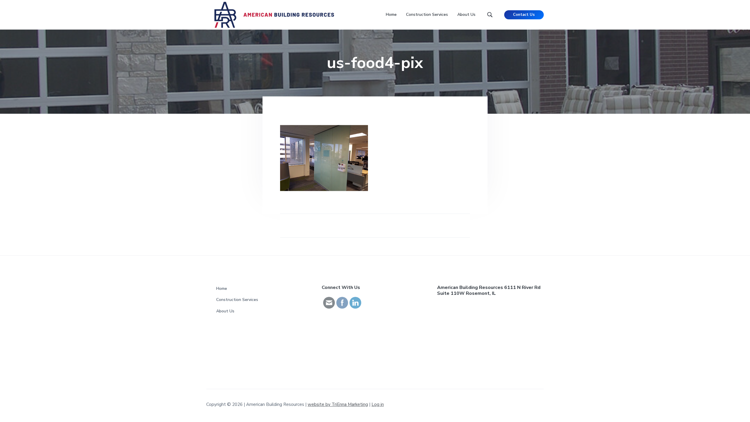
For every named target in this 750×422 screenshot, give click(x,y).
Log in (377, 404)
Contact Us (524, 14)
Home (221, 288)
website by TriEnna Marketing (338, 404)
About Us (225, 311)
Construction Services (237, 299)
